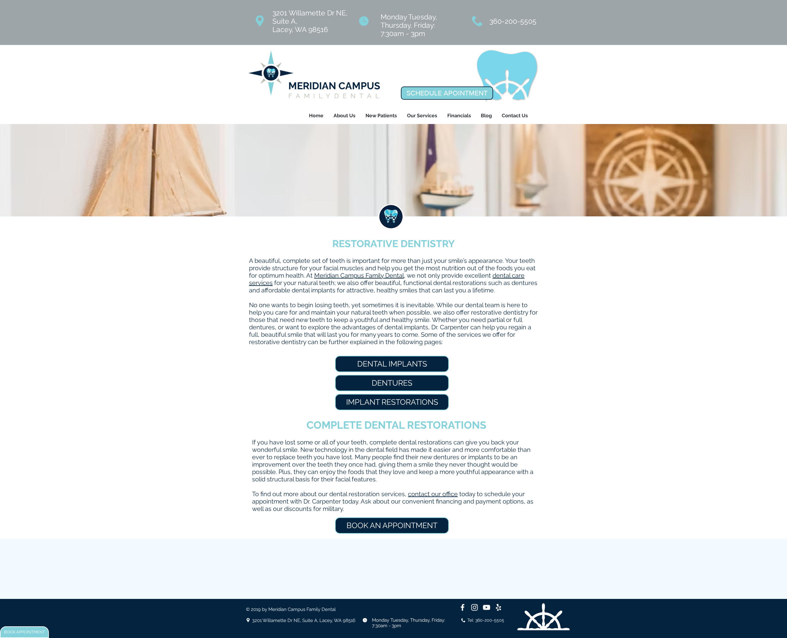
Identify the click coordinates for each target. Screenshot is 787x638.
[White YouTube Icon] (486, 607)
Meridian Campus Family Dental (359, 275)
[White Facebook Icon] (462, 607)
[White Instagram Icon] (474, 607)
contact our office (433, 494)
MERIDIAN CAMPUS (334, 85)
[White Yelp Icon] (498, 607)
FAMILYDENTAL (335, 96)
